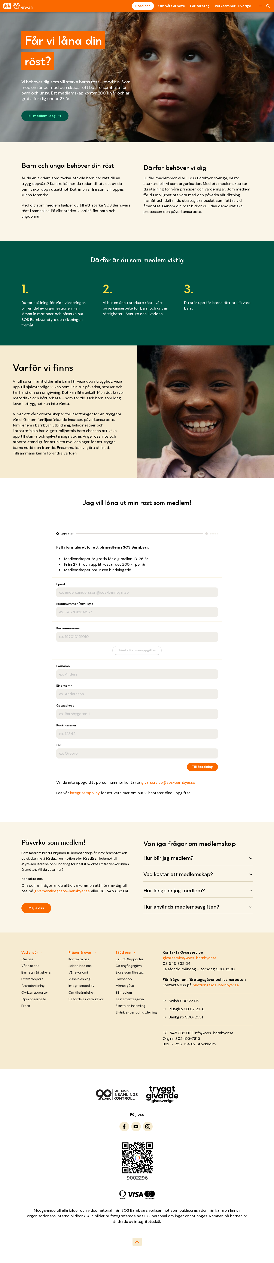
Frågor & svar (79, 952)
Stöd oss (142, 6)
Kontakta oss (78, 959)
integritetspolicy (85, 792)
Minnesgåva (125, 985)
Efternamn (64, 686)
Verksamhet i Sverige (233, 6)
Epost (60, 584)
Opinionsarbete (33, 999)
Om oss (27, 959)
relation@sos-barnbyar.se (216, 985)
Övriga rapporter (34, 992)
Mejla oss (36, 908)
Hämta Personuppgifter (137, 650)
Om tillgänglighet (81, 992)
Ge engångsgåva (129, 965)
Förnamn (63, 666)
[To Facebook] (124, 1126)
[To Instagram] (148, 1126)
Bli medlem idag (44, 115)
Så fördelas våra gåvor (86, 999)
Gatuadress (65, 705)
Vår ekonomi (78, 972)
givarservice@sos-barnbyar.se (168, 782)
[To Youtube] (136, 1126)
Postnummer (66, 725)
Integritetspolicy (81, 985)
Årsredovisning (33, 985)
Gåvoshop (124, 979)
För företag (200, 6)
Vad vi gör (29, 952)
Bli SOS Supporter (129, 959)
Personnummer (68, 628)
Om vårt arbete (171, 6)
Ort (59, 745)
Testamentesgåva (130, 999)
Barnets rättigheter (36, 972)
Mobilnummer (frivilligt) (74, 604)
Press (25, 1005)
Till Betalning (202, 767)
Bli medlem (124, 992)
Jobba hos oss (80, 965)
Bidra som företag (130, 972)
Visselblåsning (79, 979)
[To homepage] (18, 6)
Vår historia (30, 965)
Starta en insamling (130, 1005)
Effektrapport (32, 979)
